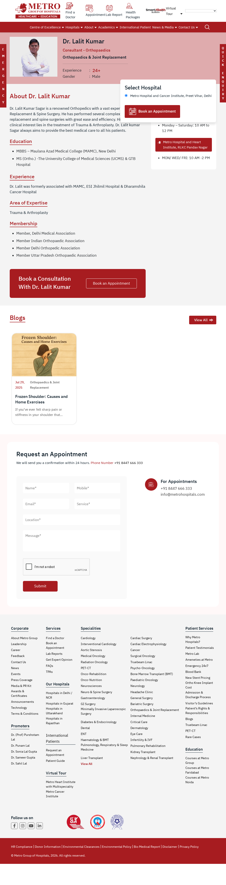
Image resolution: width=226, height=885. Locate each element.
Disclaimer (169, 847)
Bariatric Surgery (141, 704)
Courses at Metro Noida (197, 780)
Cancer (135, 650)
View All (201, 320)
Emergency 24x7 (196, 666)
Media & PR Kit (21, 686)
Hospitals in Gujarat (59, 703)
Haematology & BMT (95, 740)
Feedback (17, 656)
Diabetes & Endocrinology (99, 722)
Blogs (189, 719)
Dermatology (139, 728)
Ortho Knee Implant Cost (199, 685)
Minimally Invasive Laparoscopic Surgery (103, 711)
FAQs (49, 666)
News (15, 668)
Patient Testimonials (199, 648)
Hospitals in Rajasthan (54, 720)
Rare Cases (193, 737)
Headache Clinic (141, 692)
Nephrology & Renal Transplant (151, 758)
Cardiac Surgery (141, 638)
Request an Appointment (55, 752)
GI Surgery (88, 704)
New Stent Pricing (197, 678)
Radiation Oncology (94, 662)
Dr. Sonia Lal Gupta (24, 751)
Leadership (18, 644)
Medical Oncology (93, 656)
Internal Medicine (142, 716)
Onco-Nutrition (91, 680)
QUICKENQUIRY (223, 73)
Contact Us (187, 27)
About (88, 27)
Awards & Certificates (19, 693)
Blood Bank (193, 672)
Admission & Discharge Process (198, 694)
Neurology (137, 686)
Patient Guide (55, 761)
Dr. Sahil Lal (19, 763)
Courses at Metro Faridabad (197, 770)
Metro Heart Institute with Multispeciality (60, 784)
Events (16, 674)
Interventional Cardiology (98, 644)
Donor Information (48, 847)
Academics (106, 27)
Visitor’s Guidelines (199, 703)
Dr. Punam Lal (20, 746)
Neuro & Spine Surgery (96, 692)
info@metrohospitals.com (183, 494)
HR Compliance (21, 847)
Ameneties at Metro (199, 660)
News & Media (163, 27)
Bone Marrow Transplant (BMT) (151, 674)
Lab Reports (54, 654)
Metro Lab (192, 654)
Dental (85, 728)
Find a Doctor (55, 638)
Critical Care (138, 722)
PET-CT (86, 668)
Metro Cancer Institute (55, 794)
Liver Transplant (92, 758)
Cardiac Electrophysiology (148, 644)
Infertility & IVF (141, 740)
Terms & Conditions (24, 714)
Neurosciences (91, 686)
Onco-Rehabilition (93, 674)
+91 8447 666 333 (128, 463)
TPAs (49, 672)
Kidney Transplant (142, 752)
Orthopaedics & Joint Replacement (154, 710)
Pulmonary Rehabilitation (148, 746)
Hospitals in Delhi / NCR (59, 695)
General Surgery (141, 698)
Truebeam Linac (141, 662)
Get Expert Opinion (59, 660)
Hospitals (72, 27)
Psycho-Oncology (142, 668)
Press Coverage (21, 680)
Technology (19, 708)
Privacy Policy (189, 847)
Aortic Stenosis (91, 650)
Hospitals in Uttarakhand (54, 711)
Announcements (22, 702)
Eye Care (136, 734)
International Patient (135, 27)
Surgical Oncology (142, 656)
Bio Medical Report (147, 847)
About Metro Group (24, 638)
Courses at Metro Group (197, 760)
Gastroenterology (93, 698)
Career (15, 650)
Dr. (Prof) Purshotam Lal (25, 737)
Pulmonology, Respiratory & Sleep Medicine (104, 747)
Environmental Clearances (81, 847)
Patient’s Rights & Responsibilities (197, 710)
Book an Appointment (157, 111)
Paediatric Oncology (144, 680)
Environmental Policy (116, 847)
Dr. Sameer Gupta (23, 757)
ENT (84, 734)
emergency (3, 75)
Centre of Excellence (45, 27)
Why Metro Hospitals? (192, 639)
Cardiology (88, 638)
